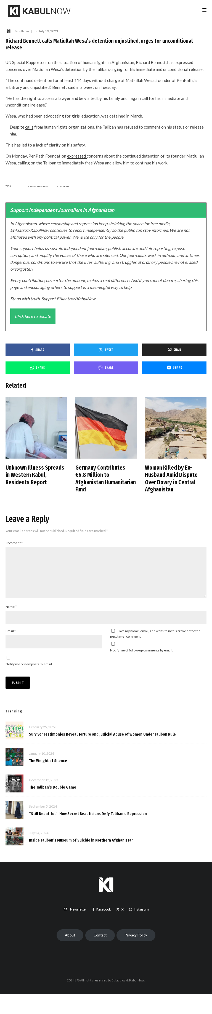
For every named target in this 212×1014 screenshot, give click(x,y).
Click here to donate (33, 316)
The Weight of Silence (48, 760)
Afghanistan (39, 186)
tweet (88, 87)
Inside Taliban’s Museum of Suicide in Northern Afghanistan (81, 840)
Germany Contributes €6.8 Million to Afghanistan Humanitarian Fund (105, 478)
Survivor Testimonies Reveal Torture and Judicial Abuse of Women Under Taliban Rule (102, 734)
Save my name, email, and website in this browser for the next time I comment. (155, 633)
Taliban (63, 186)
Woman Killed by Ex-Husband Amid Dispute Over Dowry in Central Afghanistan (171, 478)
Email (11, 631)
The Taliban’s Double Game (52, 787)
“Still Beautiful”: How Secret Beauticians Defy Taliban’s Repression (88, 813)
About (70, 935)
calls (29, 126)
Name (11, 607)
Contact (100, 935)
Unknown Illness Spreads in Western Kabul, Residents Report (35, 475)
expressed (77, 155)
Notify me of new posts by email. (29, 664)
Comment (14, 543)
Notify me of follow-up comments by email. (141, 650)
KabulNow (21, 31)
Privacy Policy (136, 935)
